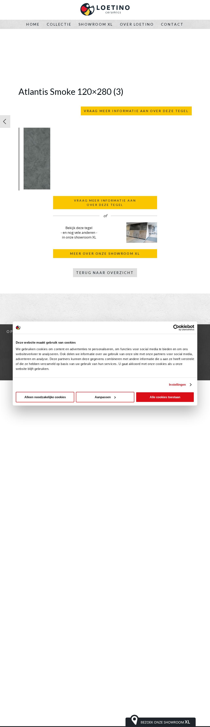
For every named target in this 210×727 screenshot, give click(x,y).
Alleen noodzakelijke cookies (45, 397)
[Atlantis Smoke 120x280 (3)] (37, 188)
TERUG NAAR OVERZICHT (105, 273)
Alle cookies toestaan (165, 397)
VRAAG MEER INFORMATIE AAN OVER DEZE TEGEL (136, 111)
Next (155, 233)
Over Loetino (137, 24)
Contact (172, 24)
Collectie (59, 24)
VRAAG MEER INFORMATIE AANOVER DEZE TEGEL (105, 202)
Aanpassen (103, 397)
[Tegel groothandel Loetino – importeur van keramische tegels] (105, 10)
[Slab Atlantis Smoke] (5, 121)
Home (33, 24)
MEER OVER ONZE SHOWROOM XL (105, 253)
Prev (128, 233)
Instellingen (177, 384)
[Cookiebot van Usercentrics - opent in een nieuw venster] (176, 328)
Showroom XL (96, 24)
